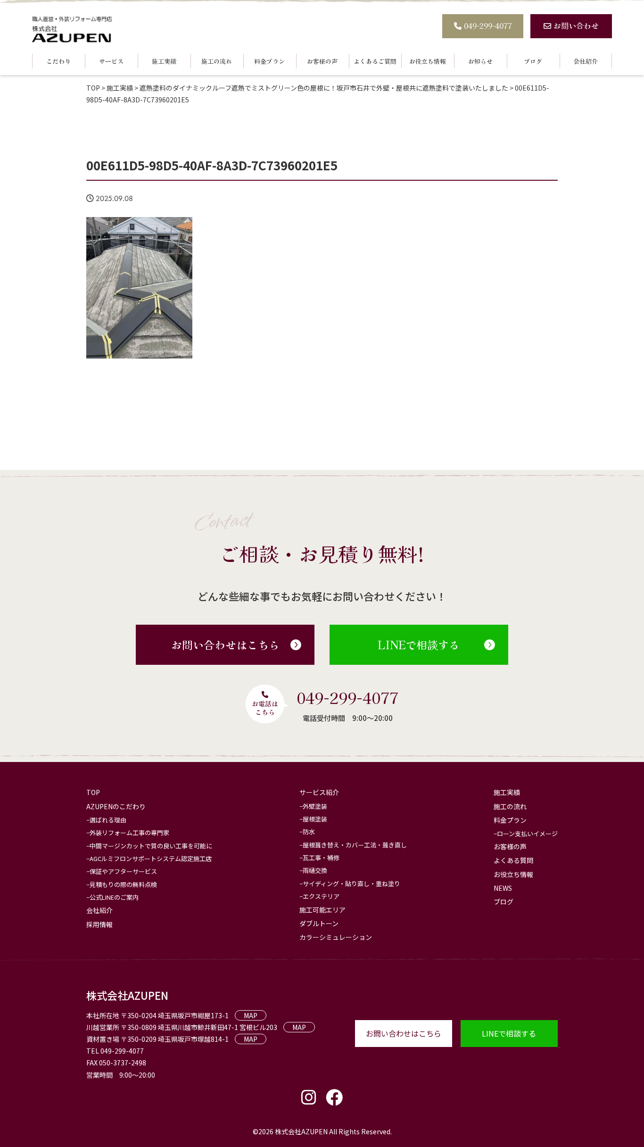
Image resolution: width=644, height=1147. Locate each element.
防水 (309, 831)
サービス (111, 61)
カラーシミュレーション (335, 937)
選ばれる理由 (108, 819)
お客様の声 (322, 61)
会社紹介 (585, 61)
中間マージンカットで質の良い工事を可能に (151, 845)
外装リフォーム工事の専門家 (129, 832)
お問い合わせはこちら (225, 644)
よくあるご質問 (375, 61)
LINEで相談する (419, 644)
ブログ (533, 61)
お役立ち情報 (427, 61)
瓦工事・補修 (321, 857)
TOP (93, 792)
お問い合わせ (576, 25)
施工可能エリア (322, 909)
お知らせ (480, 61)
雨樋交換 (315, 870)
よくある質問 (513, 860)
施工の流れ (216, 61)
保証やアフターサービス (123, 871)
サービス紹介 (319, 792)
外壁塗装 (315, 806)
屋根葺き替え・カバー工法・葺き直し (355, 844)
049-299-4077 (488, 25)
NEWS (503, 888)
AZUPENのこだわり (116, 806)
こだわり (58, 61)
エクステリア (321, 896)
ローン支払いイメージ (527, 833)
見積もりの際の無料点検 (123, 884)
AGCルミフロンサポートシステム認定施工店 (151, 858)
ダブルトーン (319, 923)
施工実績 (164, 61)
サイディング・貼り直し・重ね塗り (351, 883)
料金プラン (269, 61)
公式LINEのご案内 (114, 897)
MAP (250, 1015)
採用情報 (99, 924)
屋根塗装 (315, 818)
